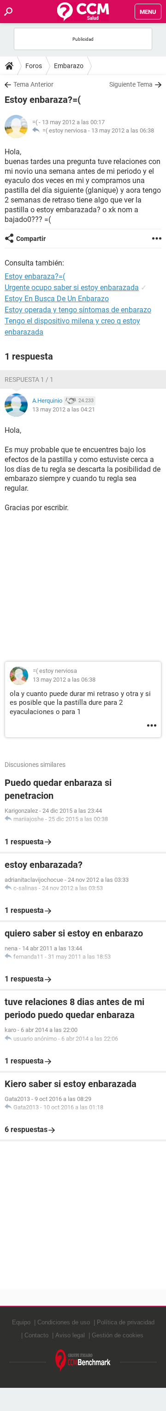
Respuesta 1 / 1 (29, 379)
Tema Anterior (33, 84)
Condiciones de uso (63, 1322)
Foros (33, 66)
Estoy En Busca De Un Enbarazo (57, 298)
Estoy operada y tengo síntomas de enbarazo (78, 309)
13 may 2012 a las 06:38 (122, 130)
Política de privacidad (125, 1322)
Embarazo (68, 66)
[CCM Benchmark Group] (83, 1360)
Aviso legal (70, 1335)
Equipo (21, 1322)
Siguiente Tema (131, 84)
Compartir (31, 238)
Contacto (36, 1335)
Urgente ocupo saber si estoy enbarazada (72, 287)
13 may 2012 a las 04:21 (63, 409)
